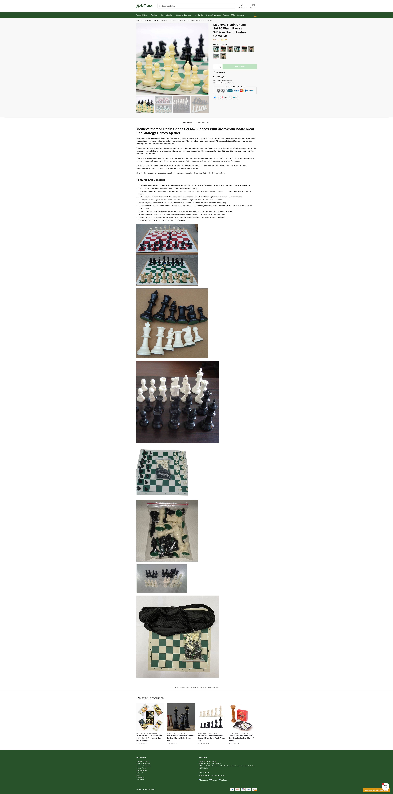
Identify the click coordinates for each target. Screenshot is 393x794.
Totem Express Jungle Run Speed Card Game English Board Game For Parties (242, 738)
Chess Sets (157, 20)
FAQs (138, 775)
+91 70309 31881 (210, 761)
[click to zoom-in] (172, 59)
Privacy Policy (141, 768)
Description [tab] (187, 122)
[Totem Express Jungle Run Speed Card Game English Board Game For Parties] (243, 717)
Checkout (253, 8)
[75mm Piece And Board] (237, 49)
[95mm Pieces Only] (223, 56)
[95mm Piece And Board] (216, 56)
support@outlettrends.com (212, 763)
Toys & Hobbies (147, 20)
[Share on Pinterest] (222, 97)
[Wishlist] (161, 706)
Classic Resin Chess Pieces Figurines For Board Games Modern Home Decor (180, 738)
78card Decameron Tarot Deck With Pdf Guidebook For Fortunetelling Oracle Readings (149, 738)
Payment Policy (141, 770)
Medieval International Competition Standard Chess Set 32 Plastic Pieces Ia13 (211, 738)
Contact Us (140, 777)
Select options (150, 747)
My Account (242, 8)
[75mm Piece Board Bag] (244, 49)
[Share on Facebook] (215, 97)
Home (138, 20)
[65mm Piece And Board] (216, 49)
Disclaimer (140, 780)
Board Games (141, 733)
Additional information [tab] (202, 122)
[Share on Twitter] (219, 97)
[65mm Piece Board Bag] (223, 49)
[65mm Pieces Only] (230, 49)
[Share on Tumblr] (230, 97)
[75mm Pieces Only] (251, 49)
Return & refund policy (143, 763)
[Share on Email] (226, 97)
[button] (205, 59)
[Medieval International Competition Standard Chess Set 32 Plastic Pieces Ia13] (212, 717)
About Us (139, 773)
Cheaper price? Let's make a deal (376, 790)
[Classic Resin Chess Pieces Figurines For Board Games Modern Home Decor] (181, 717)
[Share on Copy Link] (237, 97)
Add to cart (239, 67)
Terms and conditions (143, 766)
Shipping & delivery (142, 761)
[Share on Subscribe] (233, 97)
